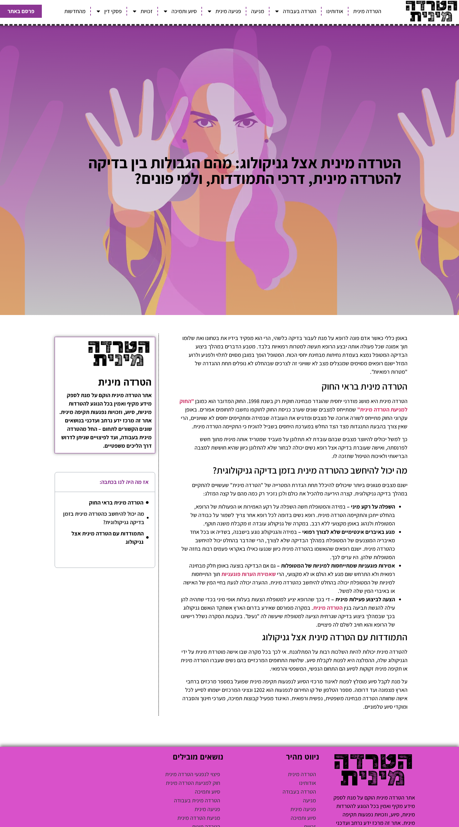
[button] (64, 482)
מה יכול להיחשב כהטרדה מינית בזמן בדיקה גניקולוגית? (103, 518)
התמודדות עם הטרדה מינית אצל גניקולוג (108, 537)
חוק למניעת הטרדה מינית (193, 782)
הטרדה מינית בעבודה (197, 800)
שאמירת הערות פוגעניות (248, 574)
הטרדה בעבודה (299, 11)
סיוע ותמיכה (184, 11)
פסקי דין (113, 11)
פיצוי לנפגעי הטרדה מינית (192, 774)
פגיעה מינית (228, 11)
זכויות (147, 11)
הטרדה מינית (367, 11)
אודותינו (334, 11)
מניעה (257, 11)
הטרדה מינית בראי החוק (116, 502)
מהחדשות (75, 11)
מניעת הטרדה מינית (198, 817)
